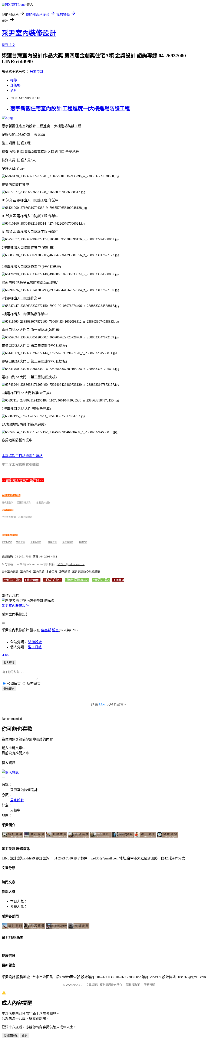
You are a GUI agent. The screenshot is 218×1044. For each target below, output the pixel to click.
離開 (24, 1035)
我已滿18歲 (10, 1035)
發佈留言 (8, 688)
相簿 (13, 80)
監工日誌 (35, 647)
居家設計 (36, 72)
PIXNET (77, 984)
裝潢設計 (35, 642)
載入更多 (8, 662)
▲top (5, 654)
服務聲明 (149, 984)
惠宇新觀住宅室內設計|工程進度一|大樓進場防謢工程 (70, 108)
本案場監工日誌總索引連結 (22, 456)
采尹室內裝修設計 (29, 33)
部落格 (15, 85)
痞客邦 (46, 630)
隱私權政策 (133, 984)
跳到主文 (8, 45)
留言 (55, 630)
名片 (13, 90)
